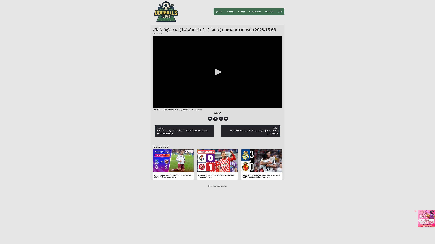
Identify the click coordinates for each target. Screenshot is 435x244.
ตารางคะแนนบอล (255, 11)
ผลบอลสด (230, 11)
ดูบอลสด (219, 11)
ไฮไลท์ (280, 11)
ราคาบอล (241, 11)
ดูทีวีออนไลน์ (269, 11)
